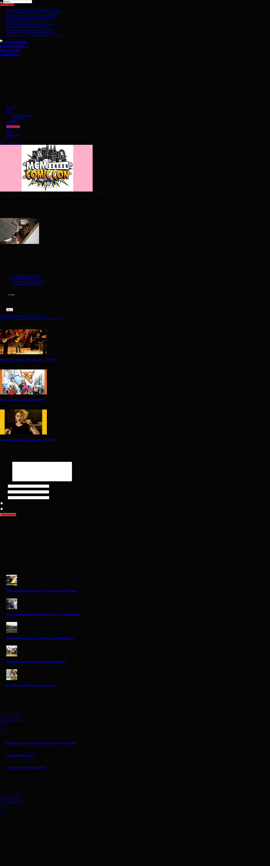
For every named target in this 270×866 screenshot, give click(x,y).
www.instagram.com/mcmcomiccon (28, 281)
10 (1, 717)
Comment (6, 480)
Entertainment (13, 126)
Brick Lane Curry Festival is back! (22, 399)
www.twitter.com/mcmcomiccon (24, 278)
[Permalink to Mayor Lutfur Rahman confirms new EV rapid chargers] (11, 608)
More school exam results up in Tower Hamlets (29, 18)
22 (17, 720)
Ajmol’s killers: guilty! (20, 755)
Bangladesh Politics (22, 115)
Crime (9, 132)
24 (1, 724)
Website (4, 497)
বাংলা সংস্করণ (12, 107)
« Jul (2, 730)
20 (11, 720)
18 (5, 720)
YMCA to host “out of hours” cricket (23, 315)
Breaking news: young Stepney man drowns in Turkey (41, 743)
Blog (8, 138)
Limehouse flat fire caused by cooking (25, 21)
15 (17, 717)
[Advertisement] (94, 81)
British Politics (19, 118)
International (12, 135)
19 (8, 720)
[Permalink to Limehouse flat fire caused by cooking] (11, 679)
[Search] (1, 2)
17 (1, 720)
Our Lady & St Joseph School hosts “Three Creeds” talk (31, 318)
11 (5, 717)
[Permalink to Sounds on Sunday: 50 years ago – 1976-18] (23, 433)
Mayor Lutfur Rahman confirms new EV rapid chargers (33, 12)
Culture (10, 129)
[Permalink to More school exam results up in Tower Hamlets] (11, 655)
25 (5, 724)
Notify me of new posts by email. (20, 509)
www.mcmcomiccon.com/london (25, 275)
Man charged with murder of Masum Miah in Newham (33, 10)
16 (20, 717)
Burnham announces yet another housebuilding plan (32, 15)
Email (3, 491)
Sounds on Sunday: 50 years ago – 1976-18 (28, 439)
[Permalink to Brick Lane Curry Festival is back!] (23, 393)
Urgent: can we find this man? (25, 767)
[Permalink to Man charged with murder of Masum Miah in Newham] (11, 584)
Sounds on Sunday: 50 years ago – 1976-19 (27, 26)
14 (14, 717)
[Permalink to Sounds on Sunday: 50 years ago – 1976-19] (23, 353)
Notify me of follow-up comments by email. (25, 503)
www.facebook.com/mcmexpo (26, 284)
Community (12, 121)
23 (20, 720)
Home (9, 110)
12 (8, 717)
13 (11, 717)
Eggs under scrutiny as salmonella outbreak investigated (33, 35)
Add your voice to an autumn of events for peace (30, 29)
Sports (9, 124)
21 (14, 720)
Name (3, 486)
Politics (9, 112)
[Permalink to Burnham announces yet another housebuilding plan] (11, 632)
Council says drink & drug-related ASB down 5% (30, 24)
